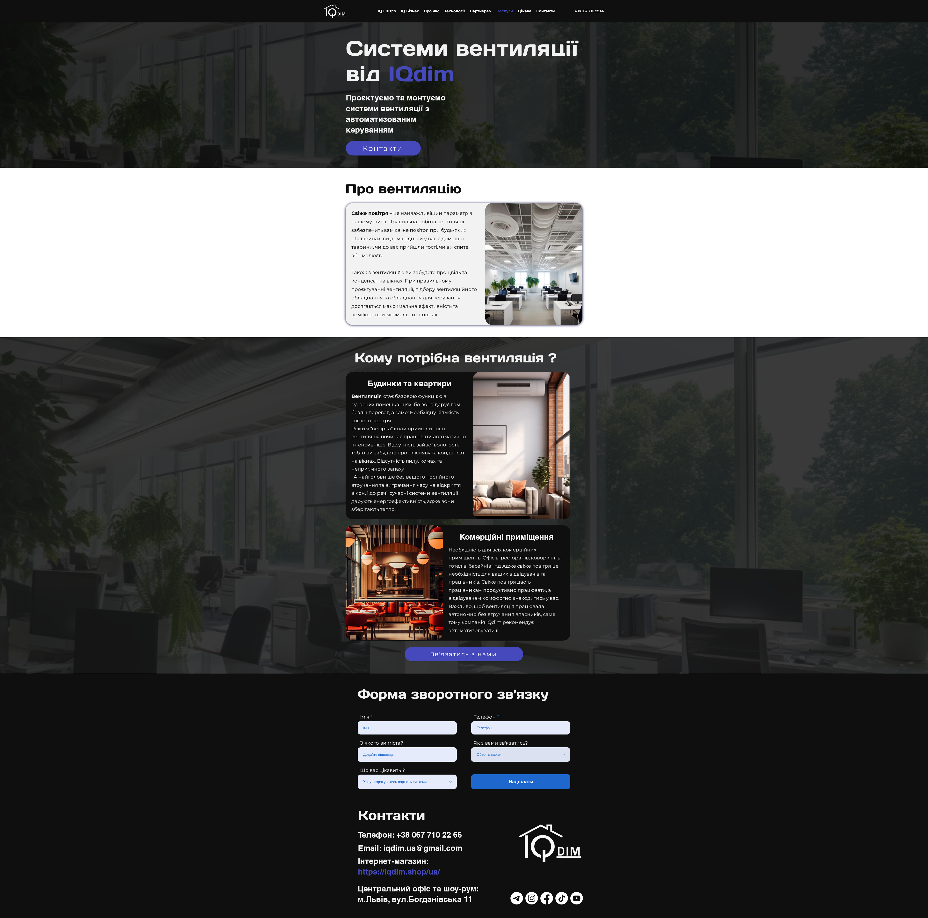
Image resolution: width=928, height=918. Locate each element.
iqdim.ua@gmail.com (422, 848)
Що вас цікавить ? (382, 770)
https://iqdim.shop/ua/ (399, 871)
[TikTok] (561, 898)
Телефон (485, 716)
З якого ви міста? (381, 743)
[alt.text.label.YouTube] (576, 898)
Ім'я (364, 716)
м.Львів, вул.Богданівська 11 (415, 899)
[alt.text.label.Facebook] (546, 898)
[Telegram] (516, 898)
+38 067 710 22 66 (589, 11)
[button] (387, 11)
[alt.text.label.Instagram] (531, 898)
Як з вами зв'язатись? (500, 743)
